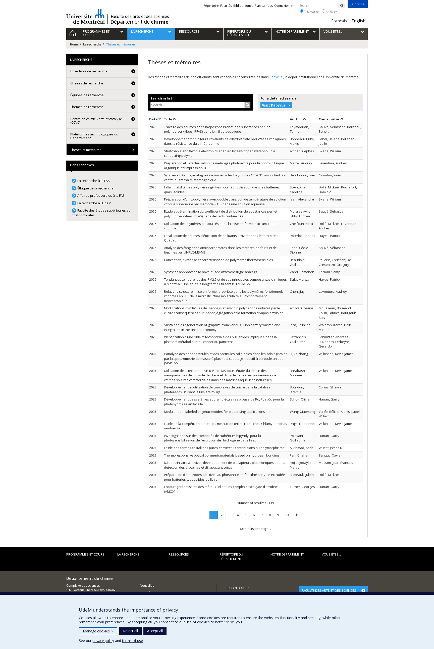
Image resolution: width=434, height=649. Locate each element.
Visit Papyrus (274, 105)
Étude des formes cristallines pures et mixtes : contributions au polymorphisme (224, 447)
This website (310, 11)
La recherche (92, 44)
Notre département (287, 554)
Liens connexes (82, 165)
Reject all (130, 630)
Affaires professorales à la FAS (101, 195)
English (358, 21)
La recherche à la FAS (93, 180)
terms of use (132, 640)
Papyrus (276, 77)
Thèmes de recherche (87, 107)
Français (339, 21)
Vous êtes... (331, 554)
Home (74, 44)
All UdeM (331, 11)
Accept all (155, 630)
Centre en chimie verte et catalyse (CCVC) (96, 121)
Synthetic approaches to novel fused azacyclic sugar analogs (210, 272)
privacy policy (103, 640)
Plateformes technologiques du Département (94, 136)
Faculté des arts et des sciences (140, 16)
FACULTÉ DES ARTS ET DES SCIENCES (329, 590)
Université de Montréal (85, 16)
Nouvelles (147, 585)
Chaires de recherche (86, 83)
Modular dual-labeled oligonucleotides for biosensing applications (214, 411)
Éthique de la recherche (95, 188)
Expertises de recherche (88, 71)
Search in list (161, 98)
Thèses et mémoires (85, 149)
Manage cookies (98, 631)
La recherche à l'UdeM (94, 203)
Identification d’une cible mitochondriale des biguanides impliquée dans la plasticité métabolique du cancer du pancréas (220, 339)
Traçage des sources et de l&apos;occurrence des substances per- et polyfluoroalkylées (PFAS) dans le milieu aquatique (217, 129)
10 (288, 514)
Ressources (179, 554)
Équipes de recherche (87, 95)
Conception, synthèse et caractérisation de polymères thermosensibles (218, 260)
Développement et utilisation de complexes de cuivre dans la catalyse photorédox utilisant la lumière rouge (217, 389)
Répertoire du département (231, 556)
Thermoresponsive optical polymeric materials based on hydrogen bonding (221, 455)
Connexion (282, 6)
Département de (140, 21)
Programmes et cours (85, 554)
